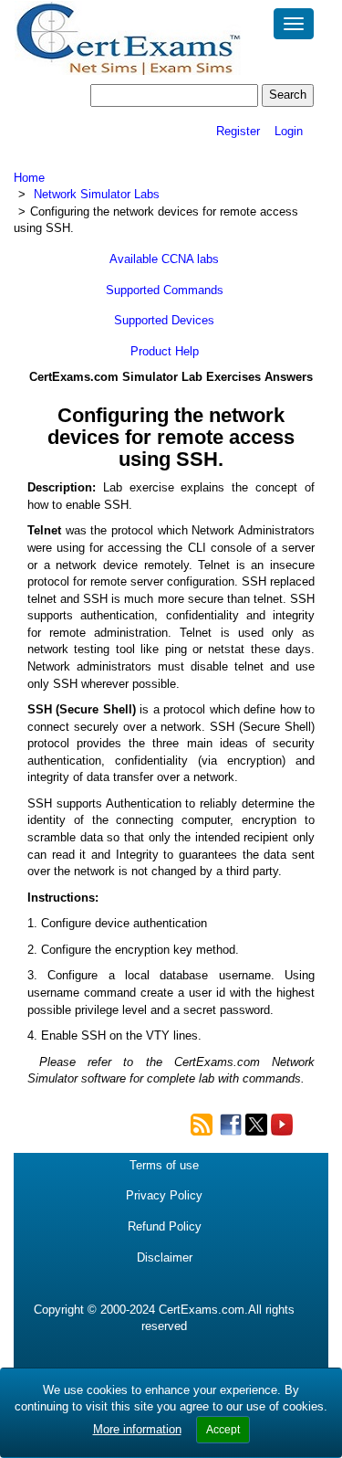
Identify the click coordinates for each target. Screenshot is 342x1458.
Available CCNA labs (164, 259)
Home (29, 178)
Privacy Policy (164, 1195)
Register (238, 131)
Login (289, 131)
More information (137, 1429)
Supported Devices (164, 320)
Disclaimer (164, 1257)
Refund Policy (165, 1226)
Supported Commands (164, 290)
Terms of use (164, 1165)
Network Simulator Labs (97, 194)
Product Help (164, 351)
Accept (223, 1429)
